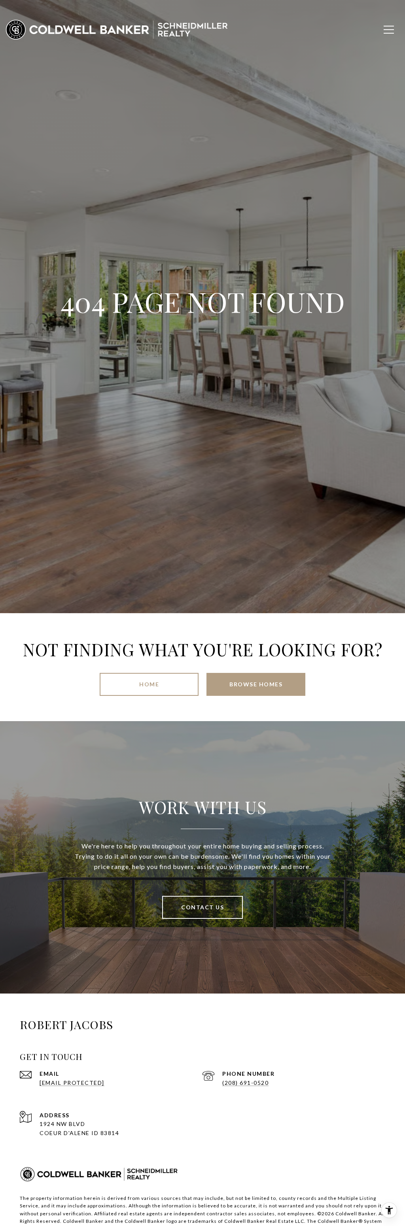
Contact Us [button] (202, 907)
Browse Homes (255, 684)
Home (149, 684)
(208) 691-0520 (245, 1082)
